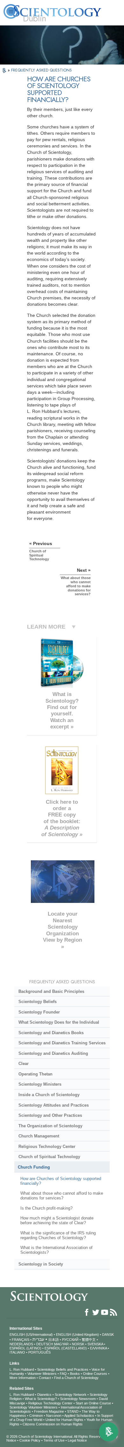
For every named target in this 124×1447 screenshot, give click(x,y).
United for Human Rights (64, 1420)
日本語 (53, 1339)
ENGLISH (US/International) (31, 1334)
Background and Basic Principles (51, 991)
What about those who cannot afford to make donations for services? (61, 1195)
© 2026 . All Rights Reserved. (56, 1436)
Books (75, 1373)
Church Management (38, 1136)
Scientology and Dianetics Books (51, 1032)
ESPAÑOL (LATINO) (25, 1348)
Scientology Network (70, 1394)
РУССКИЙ (70, 1339)
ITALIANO (17, 1352)
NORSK (78, 1344)
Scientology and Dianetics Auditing (53, 1053)
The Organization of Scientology (50, 1125)
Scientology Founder (39, 1012)
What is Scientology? (41, 1399)
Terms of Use (54, 1440)
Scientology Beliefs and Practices (62, 1369)
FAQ (63, 1373)
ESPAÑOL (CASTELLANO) (66, 1348)
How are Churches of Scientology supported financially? (60, 1181)
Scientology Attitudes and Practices (53, 1105)
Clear (23, 1063)
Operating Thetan (35, 1074)
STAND (73, 1411)
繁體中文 (89, 1339)
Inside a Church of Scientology (48, 1094)
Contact (45, 1378)
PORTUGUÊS (39, 1352)
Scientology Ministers (39, 1084)
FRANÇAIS (20, 1339)
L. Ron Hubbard (22, 1369)
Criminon (36, 1415)
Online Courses (95, 1373)
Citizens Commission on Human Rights (53, 1424)
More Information (23, 1378)
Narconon (53, 1415)
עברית (38, 1339)
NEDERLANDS (21, 1344)
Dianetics (44, 1394)
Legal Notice (77, 1440)
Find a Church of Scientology (76, 1378)
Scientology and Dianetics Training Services (62, 1043)
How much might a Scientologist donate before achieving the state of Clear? (56, 1220)
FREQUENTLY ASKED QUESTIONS (41, 70)
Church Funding (34, 1167)
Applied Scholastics (79, 1415)
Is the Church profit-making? (46, 1208)
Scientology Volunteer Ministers (34, 1407)
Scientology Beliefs (37, 1001)
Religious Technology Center (46, 1146)
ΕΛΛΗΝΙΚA (98, 1348)
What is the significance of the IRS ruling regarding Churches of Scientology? (58, 1235)
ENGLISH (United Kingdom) (77, 1334)
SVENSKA (95, 1344)
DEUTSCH (44, 1344)
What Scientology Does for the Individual (58, 1022)
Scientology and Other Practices (50, 1115)
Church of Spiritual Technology (49, 1156)
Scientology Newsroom (78, 1399)
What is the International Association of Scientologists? (56, 1250)
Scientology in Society (40, 1264)
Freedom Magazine (49, 1411)
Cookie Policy (29, 1440)
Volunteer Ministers (42, 1373)
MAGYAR (61, 1344)
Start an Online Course (93, 1403)
